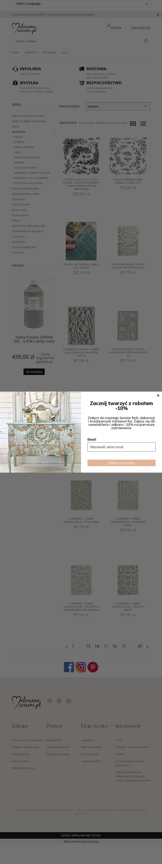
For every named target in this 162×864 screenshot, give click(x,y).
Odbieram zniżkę (121, 463)
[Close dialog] (158, 395)
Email (92, 439)
